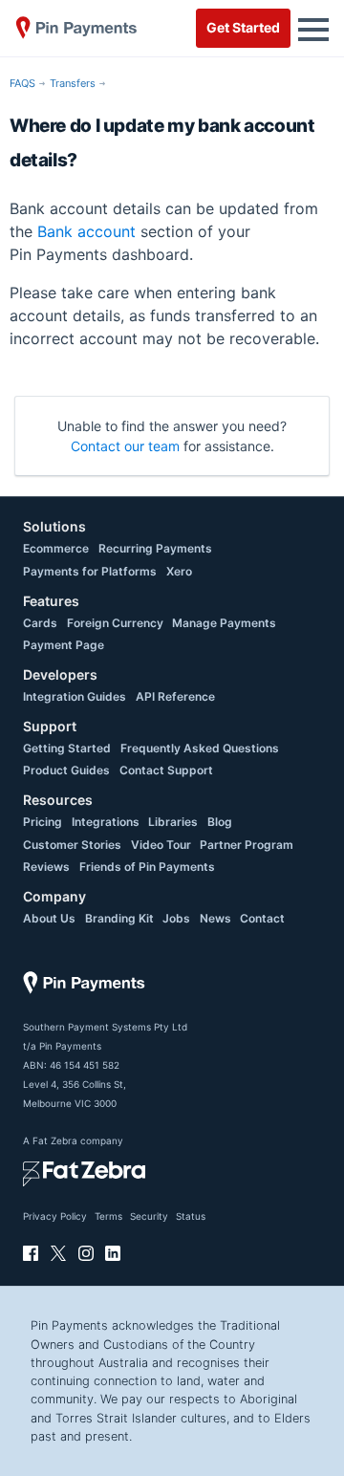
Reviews (46, 866)
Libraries (173, 821)
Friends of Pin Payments (147, 866)
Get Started (243, 27)
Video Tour (161, 844)
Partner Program (246, 844)
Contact (262, 918)
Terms (108, 1216)
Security (149, 1216)
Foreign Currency (115, 623)
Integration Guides (74, 696)
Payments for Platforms (90, 571)
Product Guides (66, 770)
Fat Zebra (54, 1140)
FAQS (22, 83)
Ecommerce (56, 548)
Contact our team (125, 446)
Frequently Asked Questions (199, 748)
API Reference (175, 696)
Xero (179, 571)
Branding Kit (119, 918)
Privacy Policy (55, 1216)
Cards (40, 623)
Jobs (176, 918)
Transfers (73, 83)
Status (190, 1216)
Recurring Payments (155, 548)
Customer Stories (72, 844)
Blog (219, 821)
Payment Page (63, 645)
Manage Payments (224, 623)
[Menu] (313, 27)
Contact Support (166, 770)
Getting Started (67, 748)
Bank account (86, 231)
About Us (49, 918)
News (215, 918)
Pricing (42, 821)
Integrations (106, 821)
